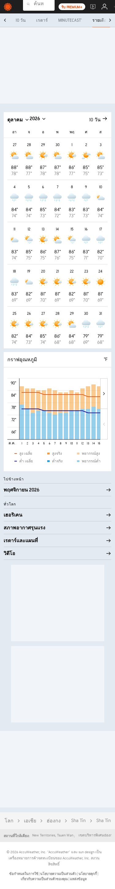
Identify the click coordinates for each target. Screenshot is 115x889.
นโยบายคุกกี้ (88, 874)
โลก (9, 821)
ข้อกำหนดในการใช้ (24, 874)
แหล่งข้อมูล (78, 879)
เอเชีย (30, 821)
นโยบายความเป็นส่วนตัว (58, 874)
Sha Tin (78, 821)
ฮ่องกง (54, 821)
